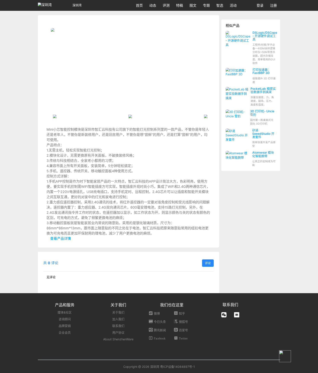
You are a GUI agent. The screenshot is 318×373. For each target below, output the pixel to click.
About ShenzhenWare (118, 339)
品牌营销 (65, 326)
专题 (206, 5)
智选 (219, 5)
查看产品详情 (60, 238)
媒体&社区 (65, 312)
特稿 (179, 5)
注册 (273, 5)
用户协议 (118, 332)
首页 (139, 5)
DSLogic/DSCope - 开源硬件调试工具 (264, 36)
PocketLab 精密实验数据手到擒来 (263, 90)
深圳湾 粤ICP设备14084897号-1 (172, 366)
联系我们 (118, 326)
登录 (260, 5)
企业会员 (65, 332)
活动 (233, 5)
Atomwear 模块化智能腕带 (263, 154)
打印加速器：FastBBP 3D (261, 71)
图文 (193, 5)
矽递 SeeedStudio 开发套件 (263, 133)
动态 (152, 5)
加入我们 (118, 319)
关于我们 (118, 312)
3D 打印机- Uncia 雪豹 (262, 112)
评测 (166, 5)
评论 (208, 263)
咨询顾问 (65, 319)
